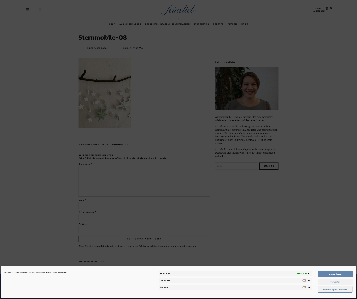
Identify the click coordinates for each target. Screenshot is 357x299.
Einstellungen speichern (335, 289)
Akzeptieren (335, 274)
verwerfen (335, 281)
